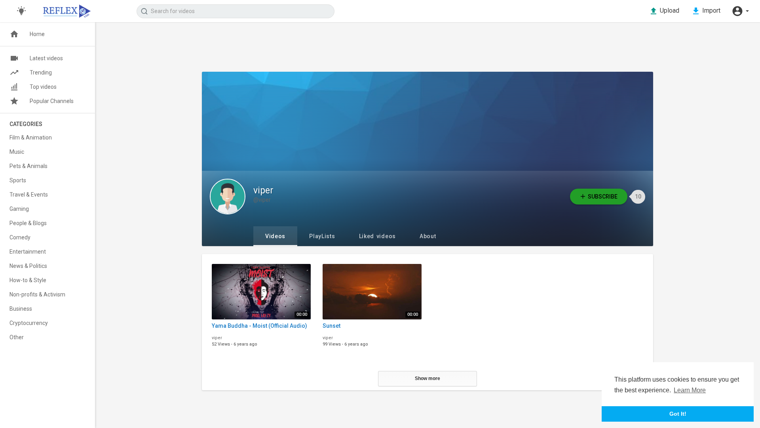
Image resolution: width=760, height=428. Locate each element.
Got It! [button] (677, 414)
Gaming (19, 209)
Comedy (20, 237)
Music (17, 152)
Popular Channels (52, 101)
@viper (262, 200)
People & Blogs (28, 223)
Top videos (43, 87)
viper (263, 190)
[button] (740, 11)
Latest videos (46, 58)
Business (21, 309)
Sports (18, 180)
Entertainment (28, 251)
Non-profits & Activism (37, 294)
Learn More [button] (690, 390)
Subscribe (603, 196)
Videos (275, 236)
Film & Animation (31, 137)
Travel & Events (29, 194)
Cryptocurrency (29, 323)
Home (37, 34)
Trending (41, 72)
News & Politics (28, 266)
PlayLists (322, 236)
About (428, 236)
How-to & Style (28, 280)
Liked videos (377, 236)
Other (17, 337)
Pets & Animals (29, 166)
